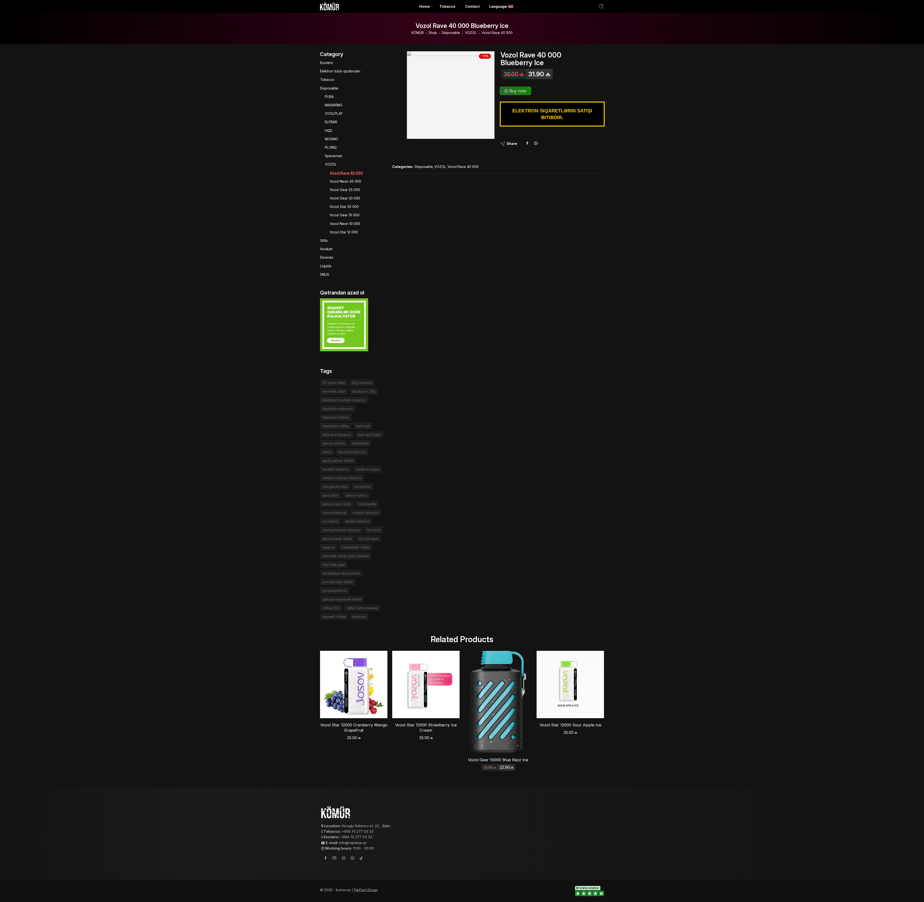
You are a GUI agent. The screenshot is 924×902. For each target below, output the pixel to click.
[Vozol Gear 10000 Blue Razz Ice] (498, 702)
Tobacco (447, 6)
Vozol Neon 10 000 (345, 224)
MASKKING (333, 105)
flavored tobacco (352, 452)
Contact (472, 6)
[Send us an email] (334, 859)
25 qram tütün (333, 383)
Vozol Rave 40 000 (497, 33)
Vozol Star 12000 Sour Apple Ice (570, 725)
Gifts (324, 240)
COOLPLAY (334, 113)
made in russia (367, 469)
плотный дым (333, 565)
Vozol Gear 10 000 (344, 215)
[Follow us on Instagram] (343, 859)
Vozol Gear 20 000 (345, 198)
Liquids (326, 266)
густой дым (369, 539)
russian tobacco (366, 513)
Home (424, 6)
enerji (327, 452)
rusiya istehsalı (334, 513)
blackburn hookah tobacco (344, 400)
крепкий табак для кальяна (345, 556)
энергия (359, 616)
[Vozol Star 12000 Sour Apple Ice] (570, 684)
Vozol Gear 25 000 (345, 190)
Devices (326, 257)
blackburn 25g (363, 391)
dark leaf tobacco (336, 435)
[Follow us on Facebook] (325, 858)
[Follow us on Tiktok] (361, 858)
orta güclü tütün (335, 487)
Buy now (517, 90)
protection (362, 487)
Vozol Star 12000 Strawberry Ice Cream (426, 728)
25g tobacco (362, 383)
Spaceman (333, 156)
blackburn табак (335, 426)
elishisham (360, 443)
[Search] (601, 6)
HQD (328, 130)
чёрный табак (334, 616)
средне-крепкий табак (342, 599)
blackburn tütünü (335, 417)
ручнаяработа (334, 591)
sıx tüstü (374, 530)
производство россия (341, 573)
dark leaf (363, 426)
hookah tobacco (335, 469)
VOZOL (471, 33)
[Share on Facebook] (527, 143)
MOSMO (331, 139)
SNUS (324, 274)
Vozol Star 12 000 (344, 232)
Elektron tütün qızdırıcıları (340, 71)
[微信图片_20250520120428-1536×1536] (450, 95)
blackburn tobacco (337, 409)
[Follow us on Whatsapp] (353, 858)
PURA (329, 97)
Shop (433, 33)
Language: (498, 6)
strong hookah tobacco (341, 530)
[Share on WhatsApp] (536, 143)
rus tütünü (330, 521)
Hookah (326, 249)
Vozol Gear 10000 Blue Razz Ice (498, 759)
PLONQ (331, 147)
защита (328, 547)
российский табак (337, 582)
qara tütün (330, 495)
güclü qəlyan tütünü (338, 461)
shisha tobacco (357, 521)
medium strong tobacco (342, 478)
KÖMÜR (417, 33)
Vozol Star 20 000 (344, 207)
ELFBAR (331, 122)
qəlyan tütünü (356, 495)
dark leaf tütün (369, 435)
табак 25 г (331, 608)
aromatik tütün (334, 391)
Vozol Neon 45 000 (345, 181)
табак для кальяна (362, 608)
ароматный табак (337, 539)
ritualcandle (367, 504)
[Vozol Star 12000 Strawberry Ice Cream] (426, 684)
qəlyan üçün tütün (336, 504)
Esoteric (326, 63)
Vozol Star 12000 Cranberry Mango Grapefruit (353, 728)
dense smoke (333, 443)
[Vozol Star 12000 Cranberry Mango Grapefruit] (353, 684)
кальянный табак (355, 547)
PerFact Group (366, 890)
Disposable (451, 33)
